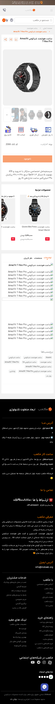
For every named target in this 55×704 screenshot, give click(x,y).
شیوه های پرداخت (46, 622)
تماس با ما (49, 605)
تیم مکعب (49, 593)
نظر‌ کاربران (28, 258)
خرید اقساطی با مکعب (45, 648)
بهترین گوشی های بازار (18, 641)
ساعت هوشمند (32, 28)
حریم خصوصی (21, 599)
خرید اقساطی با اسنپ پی (44, 643)
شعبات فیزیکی (47, 597)
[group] (27, 77)
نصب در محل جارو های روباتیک (15, 582)
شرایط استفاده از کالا (18, 591)
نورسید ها (22, 628)
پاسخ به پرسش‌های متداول (16, 595)
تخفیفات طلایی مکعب (18, 624)
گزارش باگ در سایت (19, 608)
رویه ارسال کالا (47, 626)
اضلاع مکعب (48, 635)
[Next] (6, 218)
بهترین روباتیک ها (19, 637)
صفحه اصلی (47, 28)
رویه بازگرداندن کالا (46, 631)
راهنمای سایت (48, 639)
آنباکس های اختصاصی (45, 584)
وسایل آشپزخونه (20, 645)
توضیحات (48, 257)
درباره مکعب (48, 601)
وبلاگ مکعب (48, 588)
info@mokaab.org (44, 567)
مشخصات (38, 258)
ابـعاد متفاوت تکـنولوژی (22, 409)
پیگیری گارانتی (21, 603)
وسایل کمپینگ (20, 633)
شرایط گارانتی (21, 586)
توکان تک (13, 699)
